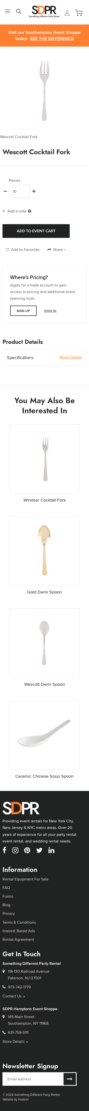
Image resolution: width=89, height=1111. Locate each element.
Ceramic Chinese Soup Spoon (44, 776)
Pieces (14, 180)
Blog (6, 905)
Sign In (50, 310)
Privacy (8, 913)
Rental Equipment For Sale (25, 879)
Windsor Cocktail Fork (44, 500)
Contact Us (12, 996)
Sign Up (23, 310)
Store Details (13, 1041)
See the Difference (52, 39)
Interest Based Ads (18, 931)
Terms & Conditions (19, 922)
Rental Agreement (18, 939)
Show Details (71, 357)
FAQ (6, 888)
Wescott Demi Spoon (44, 684)
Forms (7, 896)
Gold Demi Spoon (44, 592)
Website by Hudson (15, 1099)
